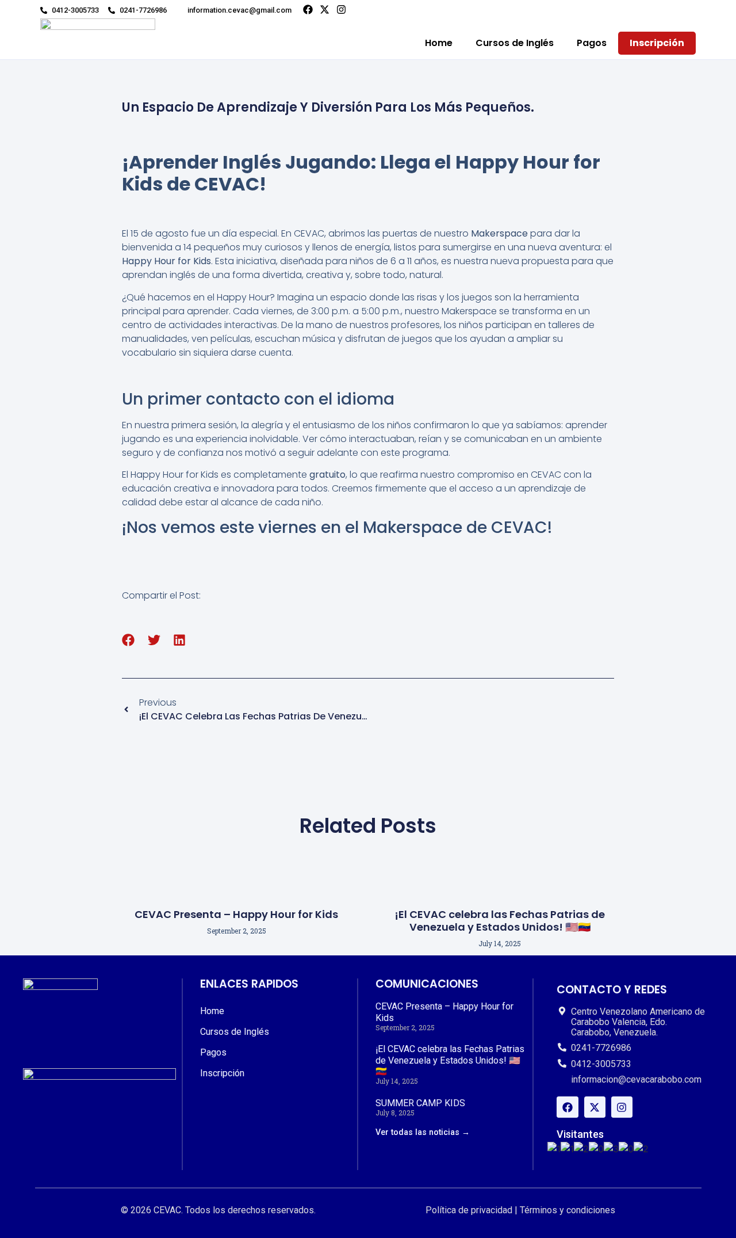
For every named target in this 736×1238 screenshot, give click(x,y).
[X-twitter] (324, 9)
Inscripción (657, 42)
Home (439, 42)
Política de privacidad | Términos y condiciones (520, 1210)
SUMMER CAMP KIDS (420, 1103)
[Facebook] (308, 9)
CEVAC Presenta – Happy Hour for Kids (236, 914)
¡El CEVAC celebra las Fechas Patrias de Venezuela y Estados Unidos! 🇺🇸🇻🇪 (499, 920)
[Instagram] (341, 9)
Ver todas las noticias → (422, 1132)
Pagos (592, 42)
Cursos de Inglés (515, 42)
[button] (128, 640)
